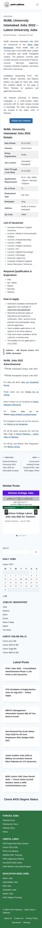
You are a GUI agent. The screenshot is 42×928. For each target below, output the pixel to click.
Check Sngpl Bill (9, 649)
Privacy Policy (32, 918)
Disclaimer (16, 922)
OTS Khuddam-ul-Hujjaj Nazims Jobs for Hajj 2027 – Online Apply (20, 692)
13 (21, 579)
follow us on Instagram (17, 424)
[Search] (36, 552)
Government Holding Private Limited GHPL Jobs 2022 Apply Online (31, 464)
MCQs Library (14, 447)
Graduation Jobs (9, 890)
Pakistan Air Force (10, 824)
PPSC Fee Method (10, 851)
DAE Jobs (7, 886)
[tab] (16, 535)
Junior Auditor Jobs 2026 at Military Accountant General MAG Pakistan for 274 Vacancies (20, 758)
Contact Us (19, 918)
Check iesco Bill (9, 641)
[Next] (36, 512)
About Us (8, 918)
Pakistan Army (9, 820)
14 (26, 579)
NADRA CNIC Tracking (12, 855)
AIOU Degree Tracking (12, 897)
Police (5, 832)
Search (6, 548)
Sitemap (26, 922)
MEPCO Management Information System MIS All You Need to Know (20, 713)
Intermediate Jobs (10, 882)
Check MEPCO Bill (11, 653)
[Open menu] (37, 4)
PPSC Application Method (13, 859)
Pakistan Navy (9, 828)
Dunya (5, 618)
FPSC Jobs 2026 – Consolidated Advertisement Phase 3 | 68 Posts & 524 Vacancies (20, 671)
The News (7, 630)
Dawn (5, 615)
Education (8, 16)
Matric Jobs (8, 878)
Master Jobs (8, 894)
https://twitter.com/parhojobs (23, 414)
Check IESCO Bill (10, 847)
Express (6, 611)
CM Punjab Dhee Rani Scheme (16, 843)
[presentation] (21, 500)
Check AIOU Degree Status (21, 799)
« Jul (5, 596)
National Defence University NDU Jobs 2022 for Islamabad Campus (11, 464)
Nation (5, 626)
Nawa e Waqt (8, 622)
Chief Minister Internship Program (17, 866)
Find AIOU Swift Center (12, 863)
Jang (5, 607)
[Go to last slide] (6, 512)
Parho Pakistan (11, 35)
